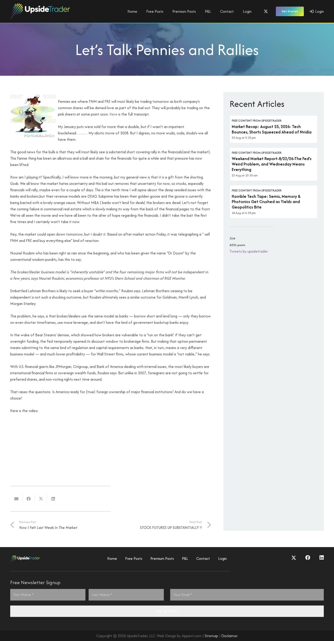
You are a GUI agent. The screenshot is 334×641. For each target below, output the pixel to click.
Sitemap (211, 635)
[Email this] (16, 499)
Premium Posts (162, 558)
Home (112, 558)
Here (113, 114)
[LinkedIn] (321, 557)
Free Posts (133, 558)
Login (222, 558)
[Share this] (28, 499)
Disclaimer (229, 635)
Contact (203, 558)
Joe (232, 238)
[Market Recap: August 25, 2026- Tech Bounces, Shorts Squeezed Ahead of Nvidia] (273, 129)
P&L (185, 558)
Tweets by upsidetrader (248, 251)
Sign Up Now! (167, 611)
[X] (266, 11)
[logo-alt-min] (40, 11)
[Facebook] (307, 557)
